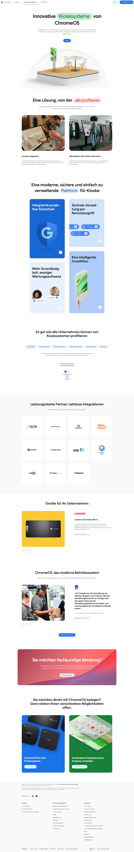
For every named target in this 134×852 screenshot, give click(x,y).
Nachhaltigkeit (88, 840)
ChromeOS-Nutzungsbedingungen (93, 828)
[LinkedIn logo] (32, 796)
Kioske (54, 814)
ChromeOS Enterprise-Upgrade (30, 812)
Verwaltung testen (126, 2)
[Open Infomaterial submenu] (48, 2)
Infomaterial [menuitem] (44, 2)
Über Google (33, 849)
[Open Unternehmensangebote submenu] (37, 2)
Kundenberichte (88, 820)
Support (86, 834)
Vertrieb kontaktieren (67, 675)
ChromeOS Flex (26, 806)
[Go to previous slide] (23, 550)
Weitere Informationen (81, 534)
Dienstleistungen (90, 346)
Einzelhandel (31, 346)
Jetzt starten (87, 806)
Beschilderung (57, 817)
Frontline (55, 820)
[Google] (24, 849)
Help (93, 849)
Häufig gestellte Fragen (90, 817)
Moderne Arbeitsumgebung (60, 806)
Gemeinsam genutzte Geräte (61, 809)
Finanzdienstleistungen (76, 346)
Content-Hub (87, 814)
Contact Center (57, 812)
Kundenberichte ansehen (67, 635)
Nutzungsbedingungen (72, 849)
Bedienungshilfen (88, 837)
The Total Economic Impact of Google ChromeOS (68, 784)
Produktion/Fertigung (59, 346)
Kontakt (115, 2)
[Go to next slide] (29, 550)
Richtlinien (53, 849)
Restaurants (103, 346)
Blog (85, 831)
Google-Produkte (43, 849)
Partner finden (88, 823)
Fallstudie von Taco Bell (81, 618)
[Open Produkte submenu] (20, 2)
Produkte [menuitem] (16, 2)
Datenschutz (60, 849)
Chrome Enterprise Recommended (93, 826)
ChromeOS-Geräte (27, 809)
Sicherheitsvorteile (89, 809)
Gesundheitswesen (44, 346)
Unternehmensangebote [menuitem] (30, 2)
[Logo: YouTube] (36, 796)
